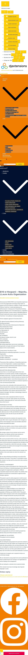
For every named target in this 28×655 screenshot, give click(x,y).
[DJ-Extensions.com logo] (14, 68)
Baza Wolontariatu (6, 155)
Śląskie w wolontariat (9, 113)
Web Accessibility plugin (7, 70)
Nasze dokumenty (9, 150)
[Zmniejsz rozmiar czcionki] (14, 54)
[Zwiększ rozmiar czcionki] (19, 54)
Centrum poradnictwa (7, 156)
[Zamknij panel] (10, 11)
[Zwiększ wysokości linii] (22, 57)
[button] (4, 159)
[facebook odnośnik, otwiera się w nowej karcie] (0, 161)
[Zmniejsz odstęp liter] (15, 60)
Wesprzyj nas (8, 149)
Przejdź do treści (4, 73)
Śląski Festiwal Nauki (9, 109)
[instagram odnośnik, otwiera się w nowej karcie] (1, 161)
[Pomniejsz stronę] (17, 51)
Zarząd (6, 147)
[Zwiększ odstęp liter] (21, 60)
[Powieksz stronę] (23, 51)
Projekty (4, 80)
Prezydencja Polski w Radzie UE (11, 107)
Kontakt (4, 153)
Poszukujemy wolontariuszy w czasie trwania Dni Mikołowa (13, 576)
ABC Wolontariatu (9, 145)
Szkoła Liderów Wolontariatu (11, 110)
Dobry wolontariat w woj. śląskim (12, 112)
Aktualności (5, 78)
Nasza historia (8, 152)
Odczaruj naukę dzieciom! (6, 574)
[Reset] (4, 11)
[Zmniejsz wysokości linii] (16, 57)
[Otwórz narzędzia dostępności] (5, 3)
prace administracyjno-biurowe (13, 297)
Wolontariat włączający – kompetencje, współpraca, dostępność (14, 210)
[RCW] (2, 76)
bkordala (1, 297)
